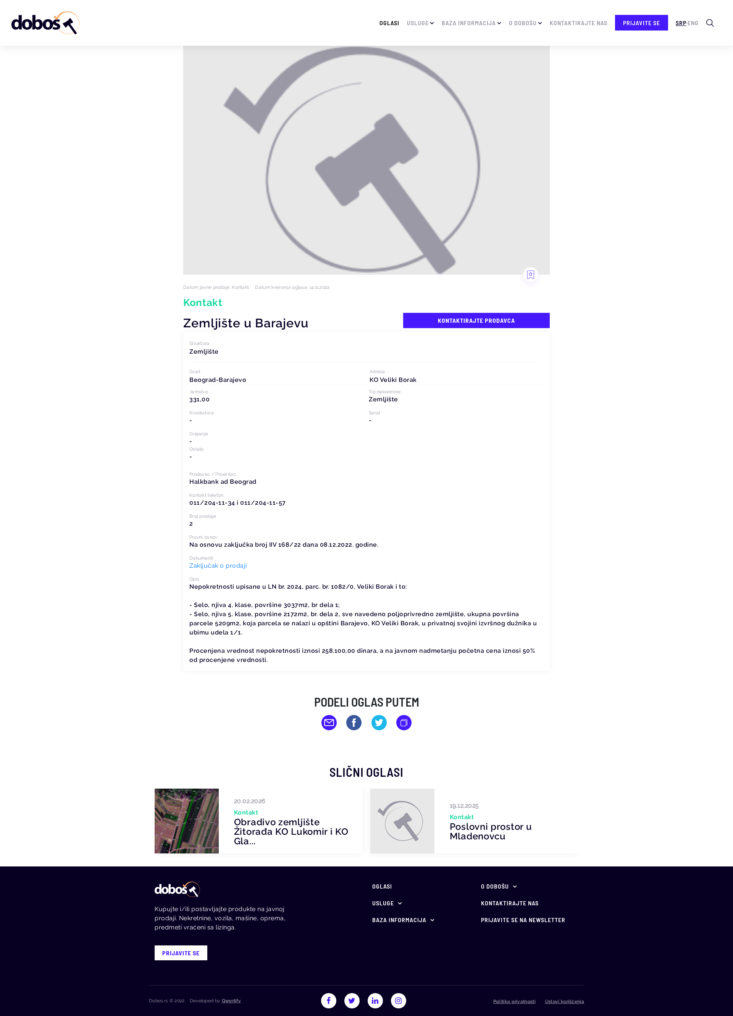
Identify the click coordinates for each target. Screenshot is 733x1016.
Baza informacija (469, 22)
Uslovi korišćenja (564, 1001)
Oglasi (389, 22)
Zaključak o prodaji (218, 565)
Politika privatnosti (514, 1001)
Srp (681, 22)
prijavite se (641, 22)
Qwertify (231, 1000)
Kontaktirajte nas (578, 22)
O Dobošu (523, 22)
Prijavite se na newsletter (523, 919)
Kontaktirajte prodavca (476, 320)
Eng (693, 22)
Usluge (418, 22)
